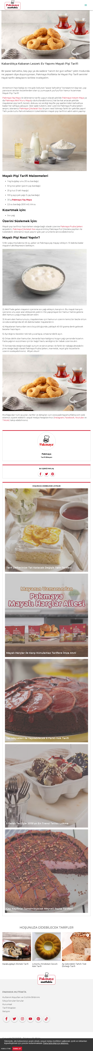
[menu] (86, 5)
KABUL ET (17, 1049)
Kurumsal (7, 1004)
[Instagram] (22, 1018)
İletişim (6, 1011)
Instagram (59, 417)
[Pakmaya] (46, 978)
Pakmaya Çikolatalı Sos (30, 108)
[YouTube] (30, 1018)
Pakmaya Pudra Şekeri (71, 226)
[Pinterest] (38, 1018)
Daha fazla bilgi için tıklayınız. (56, 1043)
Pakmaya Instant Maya (73, 98)
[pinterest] (52, 474)
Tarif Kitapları (9, 1008)
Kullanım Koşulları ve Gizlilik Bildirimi (21, 997)
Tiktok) (6, 420)
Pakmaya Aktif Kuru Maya (18, 100)
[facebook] (40, 474)
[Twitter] (14, 1018)
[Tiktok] (46, 1018)
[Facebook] (6, 1018)
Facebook (69, 417)
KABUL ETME (6, 1049)
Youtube (79, 417)
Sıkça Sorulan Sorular (13, 1001)
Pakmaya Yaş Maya (11, 98)
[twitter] (46, 474)
